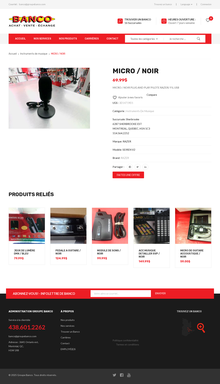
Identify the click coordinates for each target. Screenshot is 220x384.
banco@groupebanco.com (32, 4)
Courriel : (13, 4)
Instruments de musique (33, 53)
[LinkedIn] (145, 167)
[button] (128, 175)
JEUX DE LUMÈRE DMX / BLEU (24, 252)
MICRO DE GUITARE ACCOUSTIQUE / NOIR (192, 253)
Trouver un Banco (137, 19)
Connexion (206, 4)
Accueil (13, 53)
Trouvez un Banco (189, 311)
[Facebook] (130, 167)
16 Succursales (132, 22)
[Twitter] (138, 167)
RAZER (125, 157)
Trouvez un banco (163, 4)
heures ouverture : (182, 19)
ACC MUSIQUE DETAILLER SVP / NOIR (149, 253)
